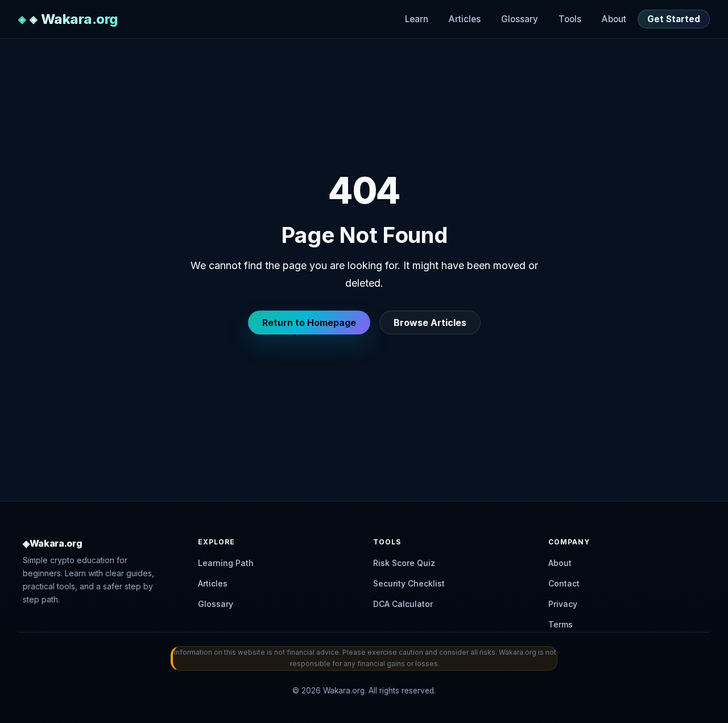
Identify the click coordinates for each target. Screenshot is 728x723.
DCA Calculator (403, 604)
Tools (570, 19)
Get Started (673, 19)
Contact (564, 583)
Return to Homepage (309, 322)
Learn (416, 19)
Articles (465, 19)
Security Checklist (409, 583)
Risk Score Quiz (404, 563)
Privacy (562, 604)
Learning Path (226, 563)
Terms (560, 624)
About (614, 19)
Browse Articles (430, 322)
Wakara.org (79, 19)
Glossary (519, 19)
